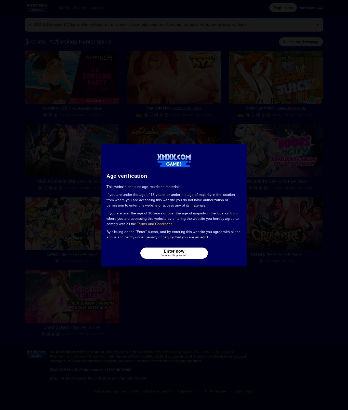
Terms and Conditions (154, 224)
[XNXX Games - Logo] (174, 160)
